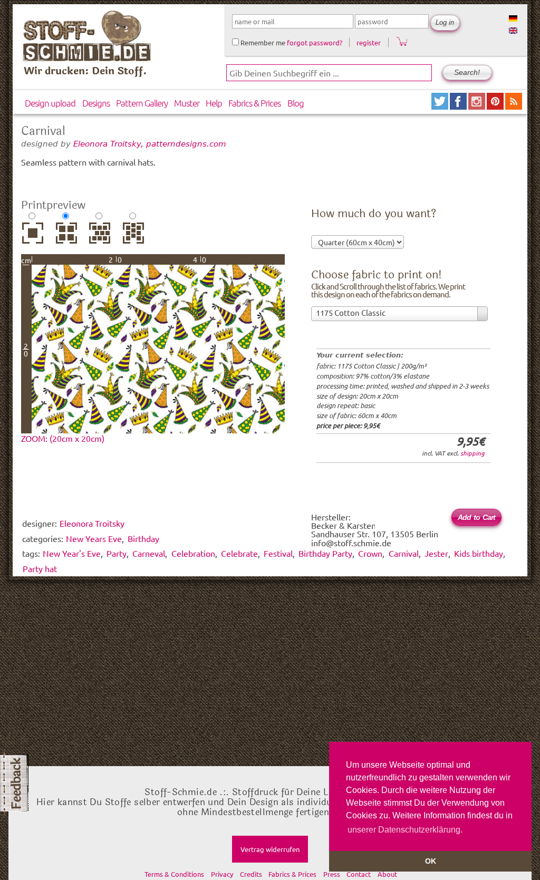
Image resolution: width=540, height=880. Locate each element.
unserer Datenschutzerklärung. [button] (405, 829)
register (368, 42)
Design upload (50, 103)
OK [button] (430, 861)
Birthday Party (325, 553)
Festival (278, 553)
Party (117, 553)
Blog (295, 103)
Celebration (193, 553)
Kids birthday (478, 553)
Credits (251, 873)
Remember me (262, 42)
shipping (472, 453)
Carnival (404, 553)
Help (214, 103)
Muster (186, 103)
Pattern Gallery (142, 103)
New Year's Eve (72, 553)
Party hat (40, 568)
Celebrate (239, 553)
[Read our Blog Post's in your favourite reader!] (513, 105)
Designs (96, 103)
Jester (436, 553)
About (387, 873)
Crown (370, 553)
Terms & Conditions (174, 873)
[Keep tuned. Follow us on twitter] (440, 105)
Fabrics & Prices (254, 103)
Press (331, 873)
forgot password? (314, 42)
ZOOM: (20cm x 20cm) (62, 438)
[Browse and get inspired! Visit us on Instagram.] (477, 105)
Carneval (148, 553)
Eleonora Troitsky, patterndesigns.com (149, 143)
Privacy (222, 873)
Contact (358, 873)
